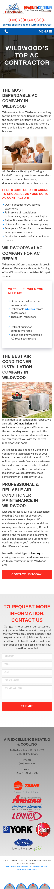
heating (35, 553)
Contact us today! (27, 574)
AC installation (23, 423)
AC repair (31, 309)
